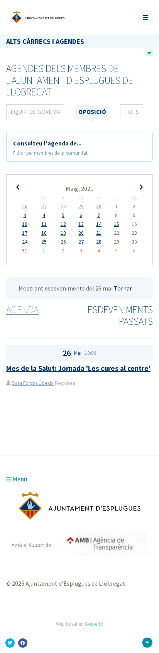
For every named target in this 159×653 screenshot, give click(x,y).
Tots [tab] (131, 111)
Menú (19, 479)
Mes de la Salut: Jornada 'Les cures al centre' (78, 368)
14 (98, 224)
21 (98, 233)
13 (81, 224)
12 (63, 224)
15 (116, 224)
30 (98, 207)
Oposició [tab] (92, 111)
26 (24, 207)
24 (24, 242)
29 (81, 207)
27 (44, 207)
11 (44, 224)
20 (81, 233)
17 (24, 233)
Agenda (22, 310)
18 (44, 233)
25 (44, 242)
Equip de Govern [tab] (35, 111)
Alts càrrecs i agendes (45, 41)
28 (98, 242)
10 (24, 224)
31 (24, 251)
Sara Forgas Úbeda (33, 383)
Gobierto (94, 624)
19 (63, 233)
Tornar (123, 288)
